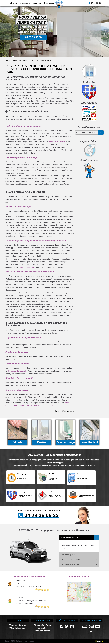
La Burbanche (36, 405)
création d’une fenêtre (57, 142)
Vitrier (12, 627)
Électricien (21, 627)
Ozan (53, 405)
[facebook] (61, 627)
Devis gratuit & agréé (70, 564)
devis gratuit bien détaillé (17, 371)
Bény (66, 403)
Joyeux (27, 405)
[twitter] (66, 627)
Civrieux (8, 405)
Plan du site (39, 625)
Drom (15, 405)
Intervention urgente (69, 538)
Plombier (13, 625)
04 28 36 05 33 (97, 3)
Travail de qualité (68, 555)
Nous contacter (44, 626)
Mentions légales (42, 630)
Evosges (21, 405)
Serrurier (23, 625)
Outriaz (45, 405)
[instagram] (72, 627)
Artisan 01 (9, 60)
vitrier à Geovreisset (27, 267)
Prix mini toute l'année (70, 560)
